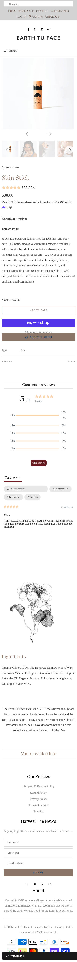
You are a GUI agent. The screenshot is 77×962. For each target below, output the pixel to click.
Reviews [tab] (13, 477)
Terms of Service (38, 805)
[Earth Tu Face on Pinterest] (35, 29)
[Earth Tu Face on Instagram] (41, 29)
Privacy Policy (38, 799)
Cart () (37, 16)
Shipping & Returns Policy (38, 786)
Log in (22, 16)
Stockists (38, 811)
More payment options (38, 332)
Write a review (38, 463)
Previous (8, 361)
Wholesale (26, 11)
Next (71, 361)
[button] (38, 415)
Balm (23, 350)
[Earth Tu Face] (38, 38)
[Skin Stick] (38, 93)
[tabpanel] (38, 513)
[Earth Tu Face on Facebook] (28, 29)
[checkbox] (32, 497)
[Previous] (28, 133)
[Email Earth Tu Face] (48, 29)
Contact (42, 11)
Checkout (52, 16)
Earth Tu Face (21, 926)
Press (12, 11)
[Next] (49, 133)
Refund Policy (38, 792)
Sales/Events (60, 11)
